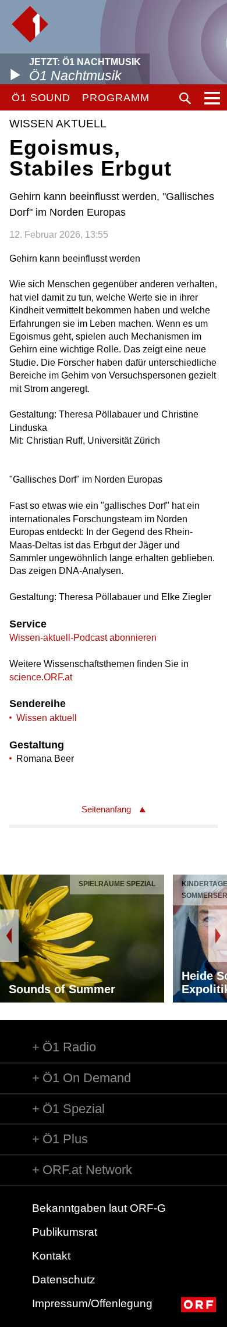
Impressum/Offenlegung (92, 1303)
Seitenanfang (106, 809)
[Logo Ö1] (30, 24)
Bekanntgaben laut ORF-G (99, 1208)
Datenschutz (63, 1280)
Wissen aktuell (46, 718)
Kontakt (51, 1256)
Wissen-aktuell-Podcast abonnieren (83, 638)
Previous (9, 935)
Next (217, 935)
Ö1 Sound (41, 98)
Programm (115, 98)
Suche (185, 98)
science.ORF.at (40, 677)
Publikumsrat (64, 1232)
